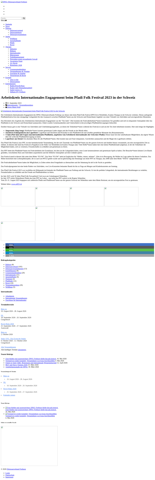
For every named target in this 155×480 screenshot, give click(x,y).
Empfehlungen (10, 271)
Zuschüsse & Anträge (17, 73)
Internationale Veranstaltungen (16, 298)
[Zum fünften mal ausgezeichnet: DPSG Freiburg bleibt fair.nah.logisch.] (31, 408)
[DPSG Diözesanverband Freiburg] (14, 2)
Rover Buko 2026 (7, 324)
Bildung (13, 51)
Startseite (8, 24)
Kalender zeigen (9, 395)
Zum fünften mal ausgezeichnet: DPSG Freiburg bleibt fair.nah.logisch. (30, 359)
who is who (14, 80)
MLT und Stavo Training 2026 (16, 365)
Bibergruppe (14, 55)
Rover (12, 45)
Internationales (15, 53)
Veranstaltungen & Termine (20, 71)
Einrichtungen (10, 84)
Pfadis (12, 43)
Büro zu (4, 309)
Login (7, 473)
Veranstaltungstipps (26, 105)
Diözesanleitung (16, 32)
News (7, 26)
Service (8, 67)
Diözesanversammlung (18, 35)
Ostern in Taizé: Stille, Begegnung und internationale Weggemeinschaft (31, 363)
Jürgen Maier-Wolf (13, 107)
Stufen (7, 37)
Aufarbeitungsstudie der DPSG (16, 367)
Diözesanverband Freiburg (16, 469)
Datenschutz (9, 475)
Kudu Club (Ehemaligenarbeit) (21, 88)
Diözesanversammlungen (14, 269)
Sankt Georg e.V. (16, 90)
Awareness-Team (16, 61)
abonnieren (22, 350)
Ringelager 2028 (16, 65)
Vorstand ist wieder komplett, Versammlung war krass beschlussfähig (30, 361)
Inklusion (13, 49)
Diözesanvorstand (16, 30)
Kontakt (8, 78)
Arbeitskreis (9, 296)
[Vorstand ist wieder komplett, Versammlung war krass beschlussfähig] (31, 414)
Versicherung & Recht (18, 75)
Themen (8, 47)
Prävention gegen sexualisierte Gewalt (23, 59)
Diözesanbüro (15, 82)
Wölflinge (13, 39)
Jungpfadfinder (15, 41)
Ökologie (8, 279)
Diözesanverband (11, 267)
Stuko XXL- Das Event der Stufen (13, 339)
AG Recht (13, 63)
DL (2, 315)
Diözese (8, 28)
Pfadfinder (9, 281)
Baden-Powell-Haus (17, 86)
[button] (9, 245)
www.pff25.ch (16, 184)
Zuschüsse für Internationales (15, 300)
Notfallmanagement (17, 57)
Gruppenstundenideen (18, 69)
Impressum (9, 477)
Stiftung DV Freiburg (17, 92)
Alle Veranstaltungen (8, 347)
